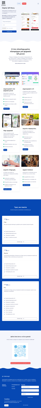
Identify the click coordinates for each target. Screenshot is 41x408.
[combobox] (4, 28)
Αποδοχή (6, 405)
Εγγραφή (24, 3)
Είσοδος (19, 3)
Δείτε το (5, 149)
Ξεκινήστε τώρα (9, 31)
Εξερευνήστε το (6, 108)
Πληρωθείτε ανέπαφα (7, 189)
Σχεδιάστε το (25, 106)
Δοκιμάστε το (25, 149)
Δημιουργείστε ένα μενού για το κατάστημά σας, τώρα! (21, 363)
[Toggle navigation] (38, 4)
